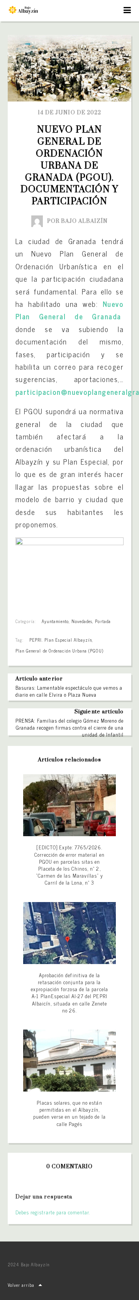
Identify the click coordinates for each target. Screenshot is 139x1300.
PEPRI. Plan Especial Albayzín (60, 639)
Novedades (81, 621)
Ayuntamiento (55, 621)
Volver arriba (21, 1284)
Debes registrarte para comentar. (52, 1212)
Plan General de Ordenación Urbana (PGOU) (59, 650)
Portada (102, 621)
